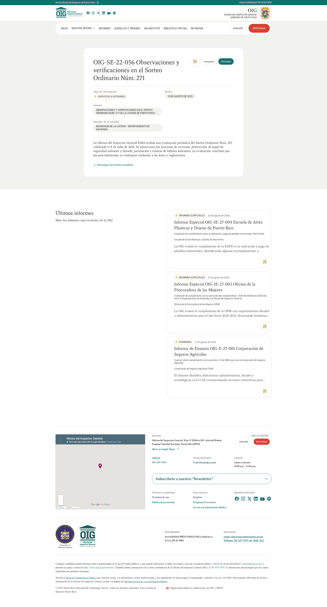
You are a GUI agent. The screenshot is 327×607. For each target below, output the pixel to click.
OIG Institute (152, 28)
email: (227, 536)
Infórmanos (259, 28)
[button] (83, 28)
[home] (69, 13)
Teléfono (156, 457)
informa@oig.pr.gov (252, 564)
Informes (105, 28)
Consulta (238, 28)
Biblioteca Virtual (175, 28)
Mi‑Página (197, 28)
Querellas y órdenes (127, 28)
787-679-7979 (217, 567)
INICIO (64, 28)
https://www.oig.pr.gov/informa (98, 567)
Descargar (226, 61)
